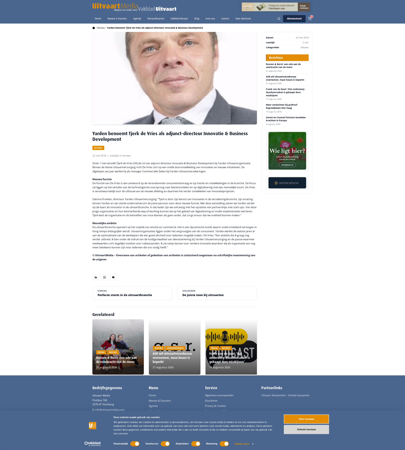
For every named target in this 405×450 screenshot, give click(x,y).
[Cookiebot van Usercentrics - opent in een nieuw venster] (92, 443)
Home (98, 18)
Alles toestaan (306, 419)
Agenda (137, 18)
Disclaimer (211, 400)
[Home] (93, 27)
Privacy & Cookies (215, 406)
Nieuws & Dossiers (117, 18)
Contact (225, 18)
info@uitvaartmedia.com (110, 409)
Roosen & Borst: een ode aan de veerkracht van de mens (116, 360)
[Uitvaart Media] (134, 7)
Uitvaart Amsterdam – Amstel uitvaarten (285, 395)
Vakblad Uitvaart (179, 18)
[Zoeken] (279, 18)
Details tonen (242, 443)
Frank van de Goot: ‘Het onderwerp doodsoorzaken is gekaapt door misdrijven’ (229, 358)
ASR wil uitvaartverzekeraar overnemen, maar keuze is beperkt (172, 358)
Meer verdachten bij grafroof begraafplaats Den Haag (281, 106)
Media (101, 352)
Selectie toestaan (306, 429)
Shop (196, 18)
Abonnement (294, 18)
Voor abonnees (243, 18)
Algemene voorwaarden (219, 395)
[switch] (165, 443)
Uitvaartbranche (155, 18)
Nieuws (101, 27)
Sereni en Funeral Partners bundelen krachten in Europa (286, 119)
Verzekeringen (175, 348)
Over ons (210, 18)
